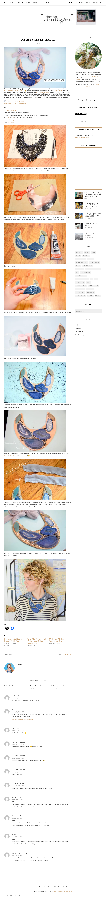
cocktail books (80, 259)
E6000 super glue (10, 110)
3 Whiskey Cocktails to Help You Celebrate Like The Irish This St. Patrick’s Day (92, 194)
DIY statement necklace (93, 269)
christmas (86, 255)
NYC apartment (80, 282)
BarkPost (95, 77)
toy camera (90, 292)
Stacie (20, 664)
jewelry (56, 35)
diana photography (82, 262)
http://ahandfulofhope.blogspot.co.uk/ (23, 719)
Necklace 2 (15, 103)
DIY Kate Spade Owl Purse (59, 686)
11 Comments (8, 654)
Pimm (98, 79)
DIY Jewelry (34, 35)
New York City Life (23, 2)
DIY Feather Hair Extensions (13, 686)
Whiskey (97, 295)
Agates (7, 117)
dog (77, 272)
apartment (79, 252)
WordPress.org (79, 335)
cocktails (90, 259)
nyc (96, 279)
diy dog (78, 265)
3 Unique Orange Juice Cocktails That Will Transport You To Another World (92, 205)
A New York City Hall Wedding (90, 224)
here (12, 117)
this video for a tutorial (11, 456)
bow (93, 252)
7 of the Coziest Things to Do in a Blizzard (92, 234)
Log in (76, 325)
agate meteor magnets (42, 92)
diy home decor (87, 265)
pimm (90, 285)
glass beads (11, 122)
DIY (5, 2)
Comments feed (79, 331)
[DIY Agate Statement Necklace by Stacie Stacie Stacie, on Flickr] (35, 87)
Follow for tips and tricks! (82, 137)
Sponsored (90, 289)
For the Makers (58, 91)
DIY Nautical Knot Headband (36, 686)
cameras (78, 255)
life (91, 279)
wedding (90, 295)
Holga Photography (82, 279)
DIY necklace (79, 269)
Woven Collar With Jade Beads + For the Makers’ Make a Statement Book (36, 641)
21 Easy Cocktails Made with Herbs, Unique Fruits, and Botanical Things (92, 215)
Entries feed (78, 328)
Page (47, 2)
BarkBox (77, 79)
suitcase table (80, 292)
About (35, 2)
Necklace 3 (22, 103)
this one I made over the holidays (14, 91)
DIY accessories (95, 262)
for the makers (46, 35)
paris (88, 282)
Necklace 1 (7, 103)
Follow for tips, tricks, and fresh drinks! (62, 891)
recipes (96, 285)
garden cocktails (81, 275)
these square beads (14, 120)
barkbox (87, 252)
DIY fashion (24, 35)
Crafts (12, 2)
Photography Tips (81, 285)
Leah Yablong (18, 783)
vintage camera (80, 295)
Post (41, 2)
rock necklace (80, 289)
